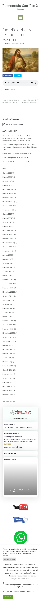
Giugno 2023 (7, 304)
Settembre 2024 (8, 251)
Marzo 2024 (7, 275)
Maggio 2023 (7, 308)
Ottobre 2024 (8, 247)
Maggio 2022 (7, 353)
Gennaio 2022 (8, 370)
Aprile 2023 (7, 312)
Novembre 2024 (8, 243)
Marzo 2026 (7, 185)
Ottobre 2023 (8, 296)
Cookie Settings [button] (9, 559)
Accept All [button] (8, 597)
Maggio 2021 (7, 382)
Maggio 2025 (7, 218)
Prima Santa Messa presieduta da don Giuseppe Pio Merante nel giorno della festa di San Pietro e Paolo (20, 147)
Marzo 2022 (7, 362)
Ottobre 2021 (8, 378)
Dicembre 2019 (8, 395)
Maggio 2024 (7, 267)
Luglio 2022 (7, 345)
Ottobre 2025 (8, 206)
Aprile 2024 (7, 271)
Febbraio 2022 (8, 366)
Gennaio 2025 (8, 234)
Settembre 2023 (8, 300)
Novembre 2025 (8, 202)
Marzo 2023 (7, 317)
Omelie (12, 90)
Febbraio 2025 (8, 230)
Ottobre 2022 (8, 337)
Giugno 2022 (7, 349)
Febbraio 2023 (8, 321)
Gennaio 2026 (8, 193)
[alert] (20, 124)
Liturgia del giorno (20, 440)
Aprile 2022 (7, 358)
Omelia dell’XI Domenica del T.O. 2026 (16, 162)
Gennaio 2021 (8, 390)
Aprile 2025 (7, 222)
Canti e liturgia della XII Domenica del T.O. (17, 158)
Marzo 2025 (7, 226)
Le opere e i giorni (20, 477)
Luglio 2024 (7, 259)
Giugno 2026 (7, 173)
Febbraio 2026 (8, 189)
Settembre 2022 (8, 341)
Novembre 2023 (8, 292)
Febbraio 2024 (8, 280)
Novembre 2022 (8, 333)
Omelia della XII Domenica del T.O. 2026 (17, 153)
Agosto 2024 (7, 255)
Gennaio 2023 (8, 325)
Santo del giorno (20, 426)
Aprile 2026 (7, 181)
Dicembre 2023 (8, 288)
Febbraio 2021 (8, 386)
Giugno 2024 (7, 263)
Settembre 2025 (8, 210)
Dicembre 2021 (8, 374)
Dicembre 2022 (8, 329)
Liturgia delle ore (20, 453)
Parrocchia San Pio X (20, 6)
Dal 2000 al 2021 (9, 401)
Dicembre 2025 (8, 198)
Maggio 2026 (7, 177)
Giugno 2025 (7, 214)
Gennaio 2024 (8, 284)
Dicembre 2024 (8, 239)
